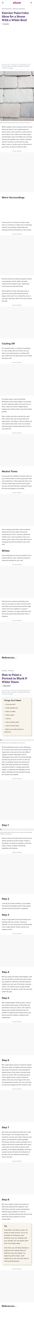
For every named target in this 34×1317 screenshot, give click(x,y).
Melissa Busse (7, 686)
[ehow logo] (17, 3)
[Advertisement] (17, 44)
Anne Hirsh (6, 24)
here (11, 68)
